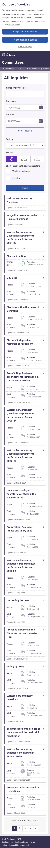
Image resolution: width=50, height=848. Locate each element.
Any (11, 160)
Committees (13, 62)
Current (24, 160)
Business (21, 69)
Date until (11, 114)
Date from (11, 101)
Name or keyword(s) (16, 88)
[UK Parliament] (9, 54)
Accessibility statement (19, 845)
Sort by (9, 139)
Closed (37, 160)
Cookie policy (7, 842)
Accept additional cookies (25, 31)
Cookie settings (25, 46)
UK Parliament (8, 69)
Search (25, 188)
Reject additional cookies (25, 40)
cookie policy (13, 25)
